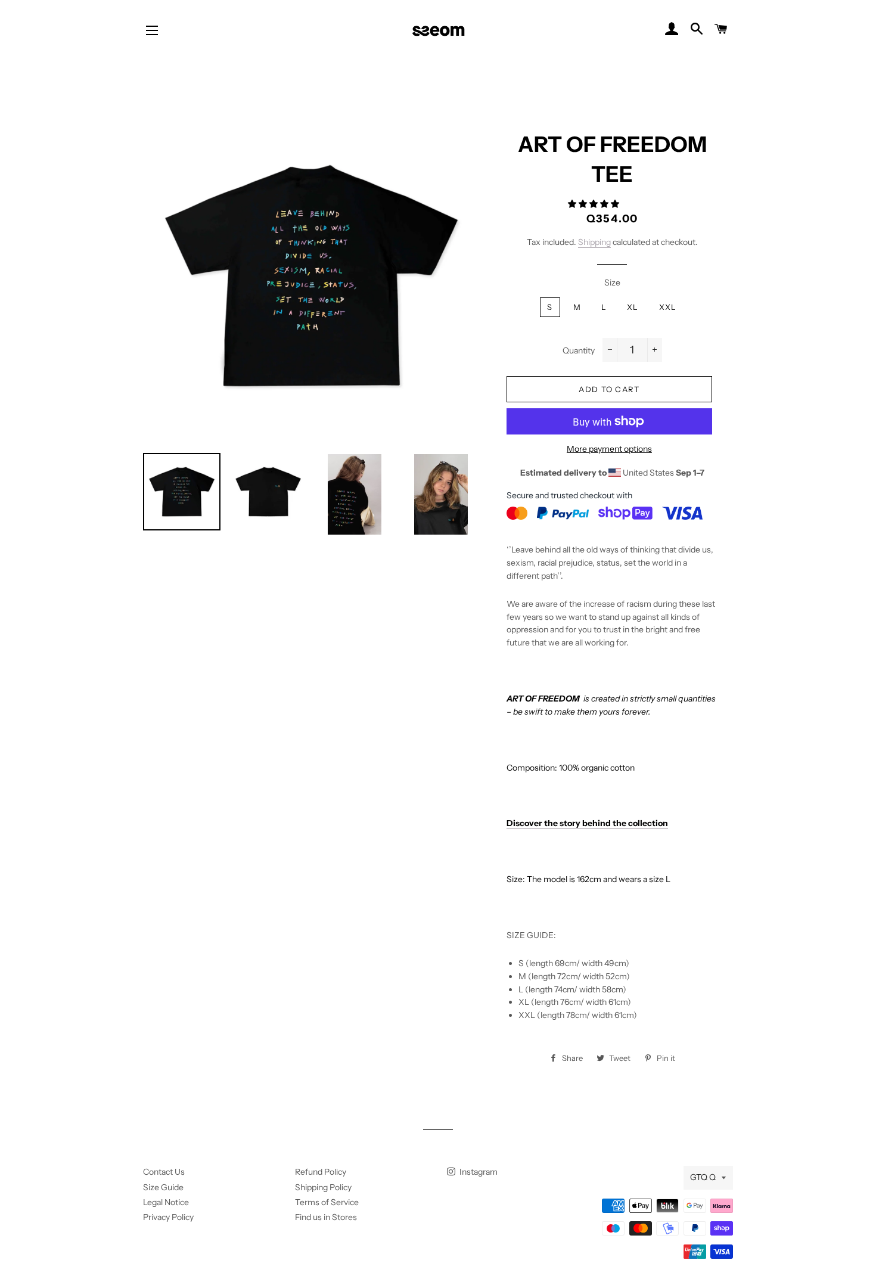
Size (612, 282)
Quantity (579, 350)
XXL (668, 307)
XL (633, 307)
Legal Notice (166, 1202)
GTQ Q (703, 1177)
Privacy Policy (168, 1217)
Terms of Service (327, 1202)
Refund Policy (320, 1171)
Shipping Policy (323, 1187)
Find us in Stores (326, 1217)
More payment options (609, 448)
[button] (594, 203)
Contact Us (164, 1171)
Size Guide (163, 1187)
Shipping (594, 242)
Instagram (478, 1171)
